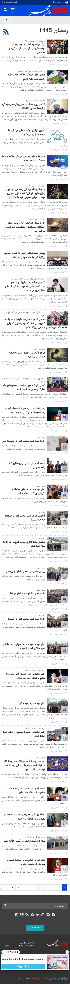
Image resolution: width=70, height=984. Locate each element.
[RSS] (6, 32)
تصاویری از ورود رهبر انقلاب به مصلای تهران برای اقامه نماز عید (24, 817)
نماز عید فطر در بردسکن (32, 704)
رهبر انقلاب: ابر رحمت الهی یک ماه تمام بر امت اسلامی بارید (25, 676)
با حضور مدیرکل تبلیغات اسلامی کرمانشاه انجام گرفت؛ (23, 380)
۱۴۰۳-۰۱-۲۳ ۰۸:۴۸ (56, 372)
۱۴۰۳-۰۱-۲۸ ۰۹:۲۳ (56, 64)
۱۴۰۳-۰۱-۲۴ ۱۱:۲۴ (57, 272)
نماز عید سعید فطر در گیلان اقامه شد (24, 841)
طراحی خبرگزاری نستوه (53, 978)
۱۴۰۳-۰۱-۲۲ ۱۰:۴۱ (57, 609)
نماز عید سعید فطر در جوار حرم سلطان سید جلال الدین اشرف (24, 647)
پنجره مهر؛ (40, 437)
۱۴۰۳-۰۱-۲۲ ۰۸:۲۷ (57, 831)
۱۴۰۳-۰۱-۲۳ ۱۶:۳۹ (57, 306)
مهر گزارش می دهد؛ (36, 186)
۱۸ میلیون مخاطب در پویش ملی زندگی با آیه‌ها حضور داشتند (23, 106)
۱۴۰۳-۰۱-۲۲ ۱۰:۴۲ (57, 583)
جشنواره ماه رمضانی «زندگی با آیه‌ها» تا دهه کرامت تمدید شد (23, 159)
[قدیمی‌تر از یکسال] (57, 47)
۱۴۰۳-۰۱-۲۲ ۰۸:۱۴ (57, 853)
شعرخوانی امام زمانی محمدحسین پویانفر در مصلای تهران (26, 862)
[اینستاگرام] (43, 915)
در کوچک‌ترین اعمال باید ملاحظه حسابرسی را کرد (27, 355)
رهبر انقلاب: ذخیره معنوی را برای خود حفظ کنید (24, 734)
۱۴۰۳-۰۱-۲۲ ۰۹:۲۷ (57, 751)
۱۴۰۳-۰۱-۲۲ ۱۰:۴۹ (57, 561)
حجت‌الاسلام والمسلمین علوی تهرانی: (28, 279)
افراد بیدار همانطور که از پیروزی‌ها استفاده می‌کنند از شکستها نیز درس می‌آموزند (25, 227)
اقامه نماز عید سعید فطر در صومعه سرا (23, 441)
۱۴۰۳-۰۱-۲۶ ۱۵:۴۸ (57, 94)
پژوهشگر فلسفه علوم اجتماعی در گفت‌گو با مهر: (25, 314)
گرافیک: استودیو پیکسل (27, 978)
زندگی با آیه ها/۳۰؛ (36, 219)
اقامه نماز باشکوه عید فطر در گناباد (26, 594)
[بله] (48, 915)
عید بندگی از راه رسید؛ (35, 758)
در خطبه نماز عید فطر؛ (35, 670)
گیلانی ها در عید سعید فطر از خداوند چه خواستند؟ (25, 518)
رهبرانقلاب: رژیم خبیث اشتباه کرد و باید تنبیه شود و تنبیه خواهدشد (25, 411)
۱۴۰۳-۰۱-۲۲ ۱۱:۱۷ (57, 532)
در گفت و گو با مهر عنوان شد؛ (31, 71)
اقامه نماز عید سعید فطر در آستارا (26, 619)
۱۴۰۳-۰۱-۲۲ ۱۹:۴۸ (57, 401)
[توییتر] (37, 915)
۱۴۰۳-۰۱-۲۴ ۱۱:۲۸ (57, 246)
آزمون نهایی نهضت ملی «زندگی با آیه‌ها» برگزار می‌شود (26, 133)
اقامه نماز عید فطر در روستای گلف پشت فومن (26, 466)
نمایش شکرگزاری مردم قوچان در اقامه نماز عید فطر (24, 544)
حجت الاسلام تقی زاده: (34, 100)
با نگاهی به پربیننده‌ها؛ (35, 41)
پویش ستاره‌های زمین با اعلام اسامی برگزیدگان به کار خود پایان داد (24, 255)
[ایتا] (16, 915)
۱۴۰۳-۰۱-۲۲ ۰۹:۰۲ (57, 781)
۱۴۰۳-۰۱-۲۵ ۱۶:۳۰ (57, 179)
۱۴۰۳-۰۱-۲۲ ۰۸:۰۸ (57, 879)
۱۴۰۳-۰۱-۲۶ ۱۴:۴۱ (57, 123)
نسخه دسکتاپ (35, 928)
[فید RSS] (27, 915)
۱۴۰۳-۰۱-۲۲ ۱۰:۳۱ (57, 634)
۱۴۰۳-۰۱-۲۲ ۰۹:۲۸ (57, 722)
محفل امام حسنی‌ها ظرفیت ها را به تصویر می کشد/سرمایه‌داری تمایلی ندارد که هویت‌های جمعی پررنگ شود (36, 324)
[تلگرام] (53, 915)
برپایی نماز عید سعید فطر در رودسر (25, 572)
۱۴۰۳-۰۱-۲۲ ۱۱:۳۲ (57, 506)
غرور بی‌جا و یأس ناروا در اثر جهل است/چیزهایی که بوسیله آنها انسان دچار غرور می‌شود (25, 287)
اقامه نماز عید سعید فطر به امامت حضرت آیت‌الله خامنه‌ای (26, 791)
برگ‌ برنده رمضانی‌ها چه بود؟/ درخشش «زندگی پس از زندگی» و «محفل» (27, 49)
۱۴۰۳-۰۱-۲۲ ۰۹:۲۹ (57, 693)
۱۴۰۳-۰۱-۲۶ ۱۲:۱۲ (57, 150)
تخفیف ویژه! (23, 967)
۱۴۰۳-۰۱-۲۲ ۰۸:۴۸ (57, 808)
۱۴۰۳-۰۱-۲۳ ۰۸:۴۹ (56, 343)
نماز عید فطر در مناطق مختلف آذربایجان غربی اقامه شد (28, 492)
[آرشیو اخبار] (22, 915)
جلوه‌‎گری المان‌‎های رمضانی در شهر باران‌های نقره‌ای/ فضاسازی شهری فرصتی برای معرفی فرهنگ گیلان (25, 194)
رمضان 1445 (53, 30)
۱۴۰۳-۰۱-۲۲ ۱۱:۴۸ (57, 453)
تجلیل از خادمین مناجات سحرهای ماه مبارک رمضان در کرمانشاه (24, 388)
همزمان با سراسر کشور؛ (34, 837)
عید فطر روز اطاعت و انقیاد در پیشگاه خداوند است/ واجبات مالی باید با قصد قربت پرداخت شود (24, 766)
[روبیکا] (32, 915)
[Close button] (67, 952)
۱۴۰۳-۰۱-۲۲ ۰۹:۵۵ (57, 664)
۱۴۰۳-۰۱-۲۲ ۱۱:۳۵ (57, 479)
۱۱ (6, 887)
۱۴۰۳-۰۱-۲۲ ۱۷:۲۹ (57, 431)
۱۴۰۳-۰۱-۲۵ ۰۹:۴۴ (57, 213)
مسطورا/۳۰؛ (39, 349)
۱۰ (12, 887)
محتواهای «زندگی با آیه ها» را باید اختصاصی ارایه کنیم (26, 77)
